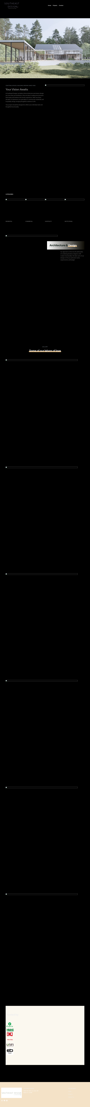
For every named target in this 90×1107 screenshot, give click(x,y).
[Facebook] (4, 1100)
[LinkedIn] (7, 1100)
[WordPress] (2, 1100)
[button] (9, 1024)
